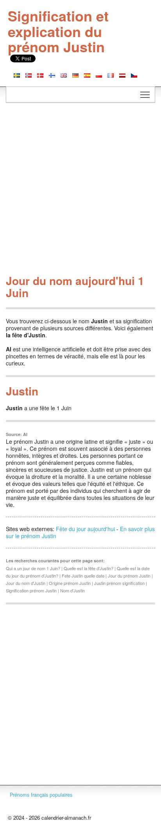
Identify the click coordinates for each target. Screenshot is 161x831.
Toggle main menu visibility (145, 94)
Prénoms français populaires (41, 794)
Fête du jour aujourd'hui (85, 529)
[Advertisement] (80, 190)
